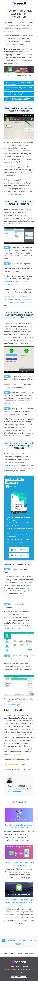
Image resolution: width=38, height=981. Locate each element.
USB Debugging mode (21, 591)
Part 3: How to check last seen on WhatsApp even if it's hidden (19, 93)
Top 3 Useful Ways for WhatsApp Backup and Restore (19, 826)
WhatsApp (17, 792)
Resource (24, 966)
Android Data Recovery (15, 468)
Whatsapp (11, 954)
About (12, 966)
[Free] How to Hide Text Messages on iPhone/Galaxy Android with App (19, 902)
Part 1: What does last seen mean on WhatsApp (19, 83)
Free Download (20, 549)
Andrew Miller (21, 789)
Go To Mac (13, 486)
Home (5, 954)
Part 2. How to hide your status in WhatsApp (19, 88)
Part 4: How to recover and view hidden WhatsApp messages (18, 98)
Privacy (18, 966)
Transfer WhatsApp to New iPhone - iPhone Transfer (19, 863)
